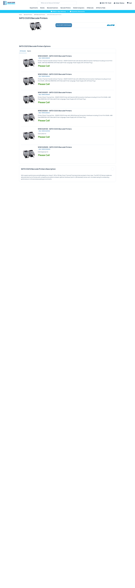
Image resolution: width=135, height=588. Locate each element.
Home (20, 14)
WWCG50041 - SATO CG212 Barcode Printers (55, 111)
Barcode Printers (66, 8)
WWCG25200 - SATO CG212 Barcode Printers (55, 147)
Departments (34, 8)
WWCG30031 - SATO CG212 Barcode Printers (55, 56)
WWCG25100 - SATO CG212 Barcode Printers (55, 129)
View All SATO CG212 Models (63, 25)
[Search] (39, 3)
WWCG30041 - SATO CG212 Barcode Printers (55, 74)
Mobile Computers (78, 8)
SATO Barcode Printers (39, 14)
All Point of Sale (100, 8)
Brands (42, 8)
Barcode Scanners (52, 8)
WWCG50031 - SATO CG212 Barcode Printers (55, 92)
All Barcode (90, 8)
